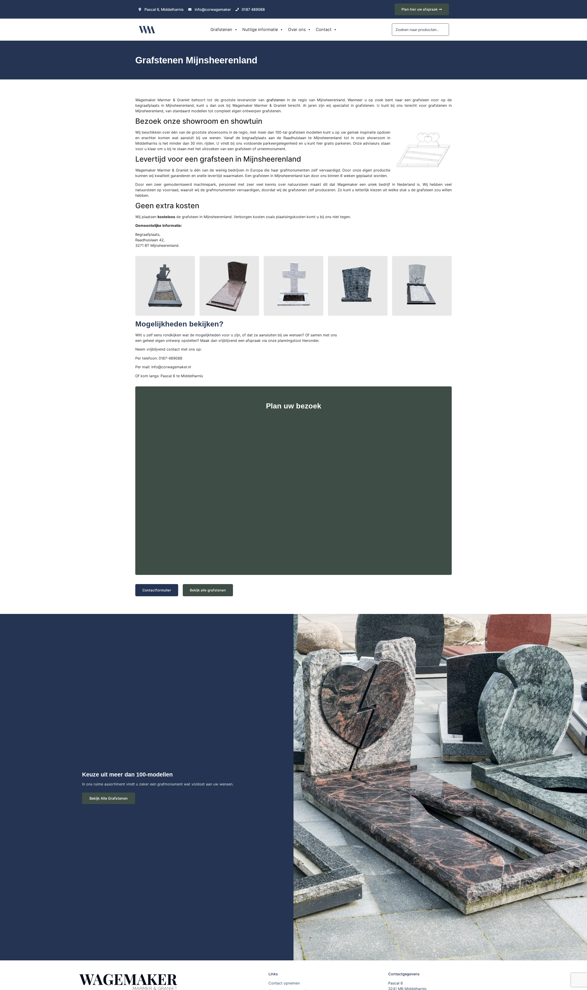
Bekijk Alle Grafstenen (108, 798)
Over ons (297, 29)
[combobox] (420, 29)
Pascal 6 (395, 983)
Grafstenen (221, 29)
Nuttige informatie (260, 29)
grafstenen (275, 100)
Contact (324, 29)
